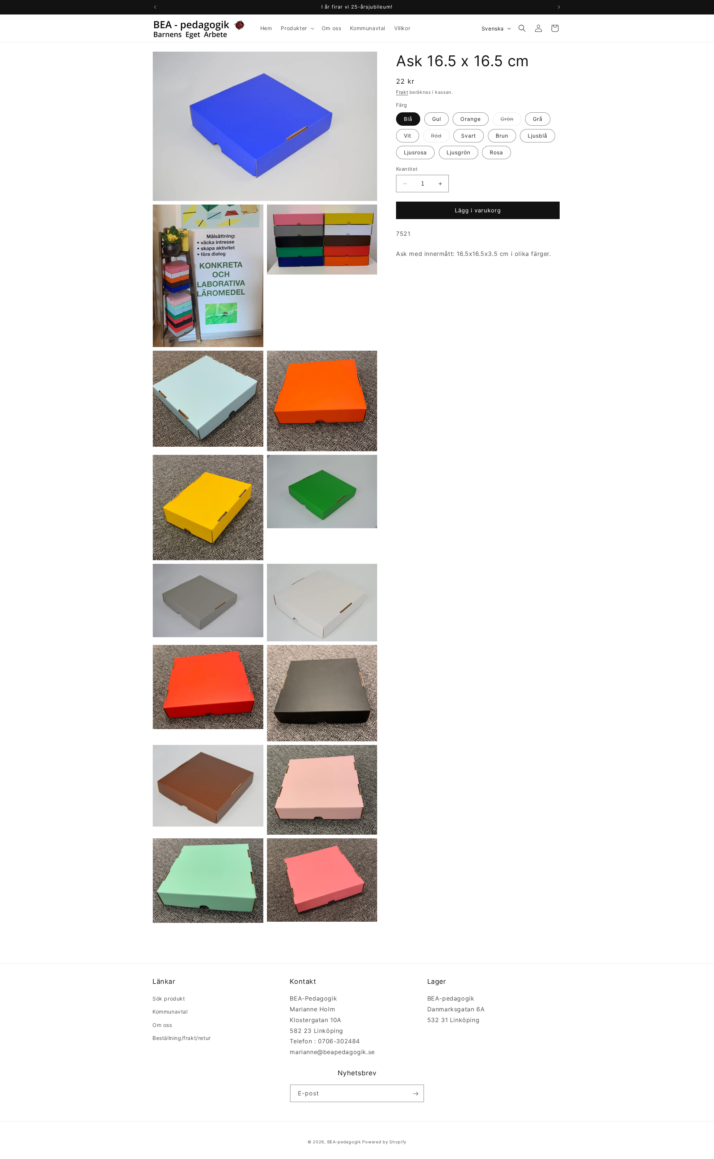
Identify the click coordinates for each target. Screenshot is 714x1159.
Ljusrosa (415, 152)
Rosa (496, 152)
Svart (468, 135)
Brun (502, 135)
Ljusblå (537, 135)
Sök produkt (168, 998)
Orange (470, 119)
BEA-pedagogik (344, 1141)
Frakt (402, 92)
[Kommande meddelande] (559, 7)
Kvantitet (407, 169)
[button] (296, 28)
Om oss (162, 1025)
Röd (440, 137)
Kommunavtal (170, 1012)
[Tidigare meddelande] (155, 7)
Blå (408, 119)
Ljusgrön (458, 152)
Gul (436, 119)
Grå (538, 119)
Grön (511, 120)
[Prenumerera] (415, 1093)
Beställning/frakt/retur (181, 1038)
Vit (407, 135)
